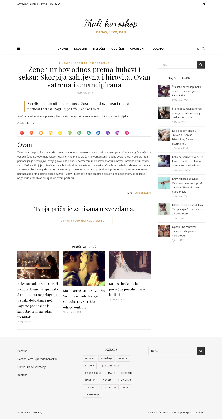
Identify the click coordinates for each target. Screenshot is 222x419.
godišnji (106, 358)
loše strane (93, 373)
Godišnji (117, 48)
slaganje (91, 387)
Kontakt (55, 4)
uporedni (110, 387)
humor (122, 358)
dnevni (89, 358)
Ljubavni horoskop (73, 63)
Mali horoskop (111, 23)
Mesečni (99, 48)
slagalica (124, 380)
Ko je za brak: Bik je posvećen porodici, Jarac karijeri (127, 289)
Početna (22, 351)
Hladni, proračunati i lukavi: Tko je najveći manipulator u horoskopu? (187, 209)
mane (111, 373)
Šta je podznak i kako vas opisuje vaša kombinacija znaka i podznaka (187, 113)
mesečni (126, 373)
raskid (107, 380)
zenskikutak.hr (143, 192)
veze (126, 387)
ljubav (89, 365)
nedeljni (91, 380)
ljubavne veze (110, 365)
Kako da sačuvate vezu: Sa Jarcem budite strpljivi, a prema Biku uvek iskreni (187, 161)
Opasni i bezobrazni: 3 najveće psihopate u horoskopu (185, 231)
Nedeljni (80, 48)
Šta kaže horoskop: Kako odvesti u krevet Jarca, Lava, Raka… (186, 91)
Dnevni (63, 48)
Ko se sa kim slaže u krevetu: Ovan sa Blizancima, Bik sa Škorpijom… (184, 137)
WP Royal (39, 412)
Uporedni (137, 48)
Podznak (158, 48)
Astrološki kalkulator (32, 4)
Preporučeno (100, 63)
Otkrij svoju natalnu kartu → (84, 220)
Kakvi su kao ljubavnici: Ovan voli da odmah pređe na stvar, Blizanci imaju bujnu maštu (187, 185)
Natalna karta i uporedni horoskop (37, 359)
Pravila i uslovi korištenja (31, 367)
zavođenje (92, 394)
